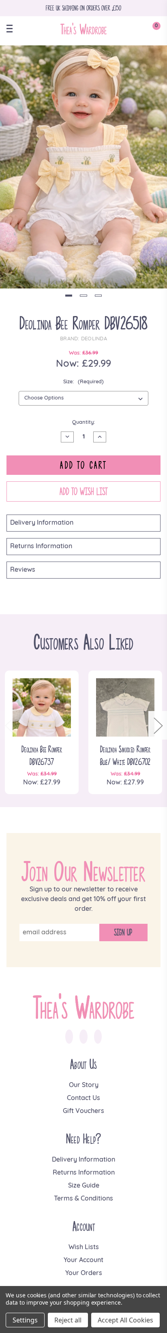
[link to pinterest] (98, 1037)
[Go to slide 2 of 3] (83, 296)
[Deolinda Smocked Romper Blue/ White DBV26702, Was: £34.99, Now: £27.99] (125, 707)
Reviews (22, 570)
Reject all (67, 1320)
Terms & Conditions (83, 1199)
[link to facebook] (69, 1037)
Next (157, 725)
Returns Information (41, 546)
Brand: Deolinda (83, 339)
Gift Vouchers (83, 1111)
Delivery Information (41, 523)
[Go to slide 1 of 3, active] (68, 296)
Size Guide (83, 1186)
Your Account (83, 1260)
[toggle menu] (12, 28)
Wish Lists (84, 1247)
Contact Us (83, 1098)
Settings (25, 1320)
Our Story (83, 1085)
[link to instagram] (83, 1037)
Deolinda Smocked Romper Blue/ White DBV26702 (125, 755)
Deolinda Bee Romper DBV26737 (41, 755)
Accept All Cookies (125, 1320)
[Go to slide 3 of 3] (98, 296)
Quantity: (83, 422)
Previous (9, 725)
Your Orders (83, 1273)
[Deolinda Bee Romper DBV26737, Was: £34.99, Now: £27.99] (42, 707)
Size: (83, 382)
